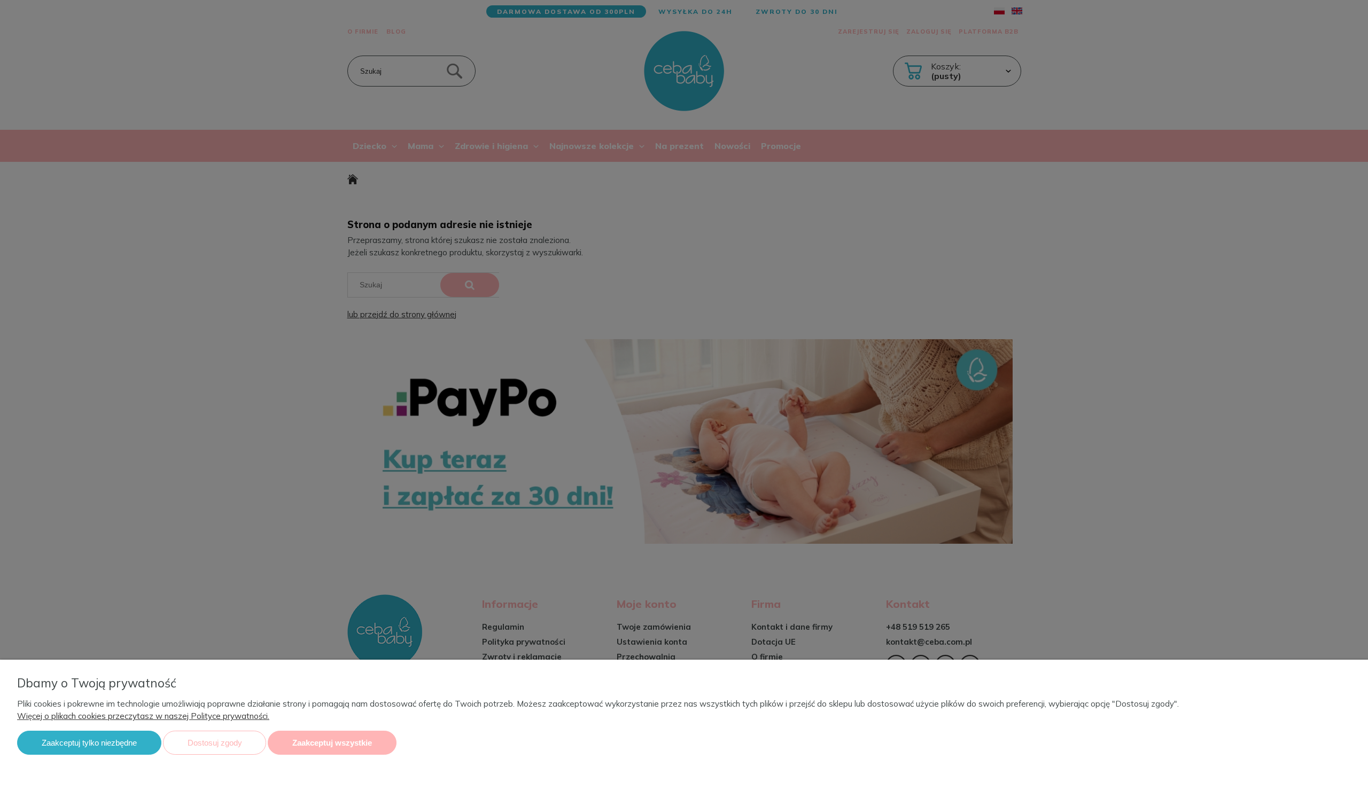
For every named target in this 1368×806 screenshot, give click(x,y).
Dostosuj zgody (215, 742)
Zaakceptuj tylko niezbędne (89, 742)
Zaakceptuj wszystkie (332, 742)
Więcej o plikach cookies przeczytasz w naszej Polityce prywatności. (143, 716)
